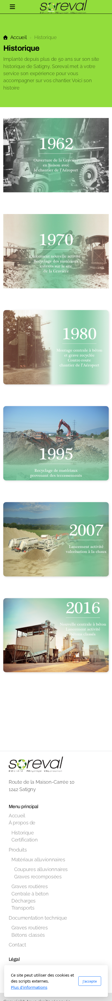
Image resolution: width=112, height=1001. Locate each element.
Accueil (18, 37)
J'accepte (90, 981)
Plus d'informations (29, 987)
